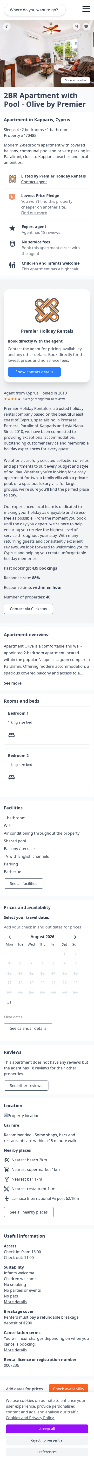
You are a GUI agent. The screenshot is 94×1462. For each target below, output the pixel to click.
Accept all (47, 1428)
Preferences (47, 1451)
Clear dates (13, 1017)
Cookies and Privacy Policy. (30, 1417)
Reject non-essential (47, 1440)
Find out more (34, 213)
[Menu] (86, 9)
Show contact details (34, 372)
